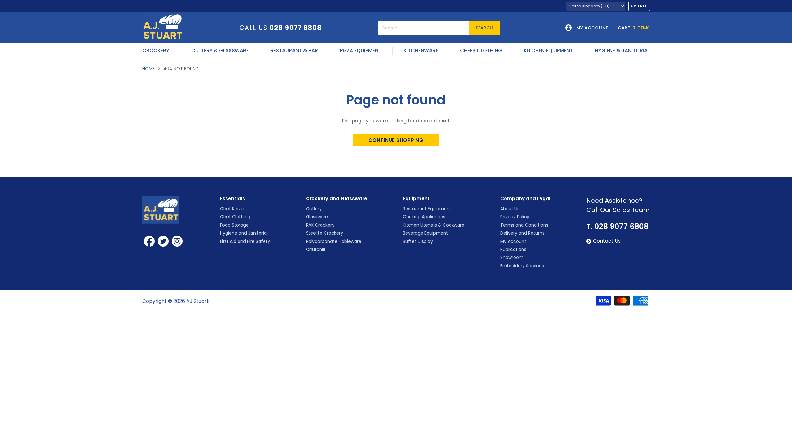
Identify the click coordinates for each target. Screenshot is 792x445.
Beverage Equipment (425, 233)
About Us (509, 209)
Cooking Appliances (424, 217)
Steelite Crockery (324, 233)
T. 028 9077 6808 (617, 226)
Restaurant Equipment (427, 209)
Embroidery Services (522, 266)
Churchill (315, 249)
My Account (513, 241)
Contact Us (607, 241)
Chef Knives (233, 209)
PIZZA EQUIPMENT (360, 50)
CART (634, 27)
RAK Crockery (320, 225)
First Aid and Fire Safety (245, 241)
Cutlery (314, 209)
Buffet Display (418, 241)
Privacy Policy (514, 217)
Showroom (511, 257)
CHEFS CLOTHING (481, 50)
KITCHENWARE (420, 50)
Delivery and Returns (522, 233)
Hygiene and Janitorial (244, 233)
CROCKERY (155, 50)
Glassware (317, 217)
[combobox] (423, 28)
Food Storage (234, 225)
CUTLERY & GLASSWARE (220, 50)
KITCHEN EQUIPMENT (548, 50)
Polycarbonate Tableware (333, 241)
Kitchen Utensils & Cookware (433, 225)
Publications (513, 249)
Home (148, 68)
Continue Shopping (396, 140)
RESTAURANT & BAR (294, 50)
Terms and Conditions (524, 225)
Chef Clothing (235, 217)
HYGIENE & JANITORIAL (622, 50)
